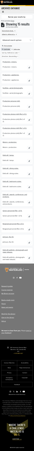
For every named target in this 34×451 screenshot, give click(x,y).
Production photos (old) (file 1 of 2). (15, 128)
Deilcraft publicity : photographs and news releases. (15, 251)
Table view (16, 49)
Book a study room (7, 300)
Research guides (7, 286)
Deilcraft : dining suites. (11, 168)
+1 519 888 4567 (18, 353)
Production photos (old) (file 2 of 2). (15, 114)
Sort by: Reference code (10, 53)
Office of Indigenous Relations (17, 415)
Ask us (3, 321)
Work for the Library (8, 314)
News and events (7, 307)
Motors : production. (10, 142)
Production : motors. (10, 62)
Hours (3, 304)
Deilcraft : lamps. (8, 155)
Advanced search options (12, 40)
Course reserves (7, 290)
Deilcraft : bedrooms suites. (12, 181)
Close (12, 21)
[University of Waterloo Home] (6, 2)
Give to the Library (7, 318)
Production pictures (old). (11, 101)
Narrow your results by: (17, 17)
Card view (7, 49)
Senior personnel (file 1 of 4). (12, 211)
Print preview (8, 46)
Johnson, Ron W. (8, 237)
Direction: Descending (9, 56)
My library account (7, 294)
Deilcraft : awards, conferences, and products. (15, 196)
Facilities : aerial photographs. (13, 88)
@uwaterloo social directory (17, 394)
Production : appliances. (11, 75)
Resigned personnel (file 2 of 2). (13, 224)
